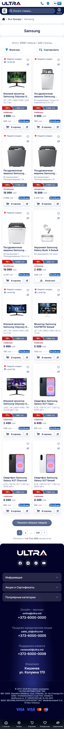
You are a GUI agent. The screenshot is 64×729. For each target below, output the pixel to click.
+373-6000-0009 (32, 654)
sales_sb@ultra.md (32, 631)
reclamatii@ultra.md (32, 649)
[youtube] (44, 563)
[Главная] (11, 3)
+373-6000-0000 (32, 617)
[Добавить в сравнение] (28, 64)
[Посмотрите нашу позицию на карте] (48, 3)
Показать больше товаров (32, 522)
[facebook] (20, 563)
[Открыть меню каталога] (4, 11)
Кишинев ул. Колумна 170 (32, 670)
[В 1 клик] (27, 127)
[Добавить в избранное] (28, 60)
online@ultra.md (32, 613)
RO (55, 3)
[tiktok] (36, 563)
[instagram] (28, 563)
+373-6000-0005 (32, 636)
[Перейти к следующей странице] (44, 532)
